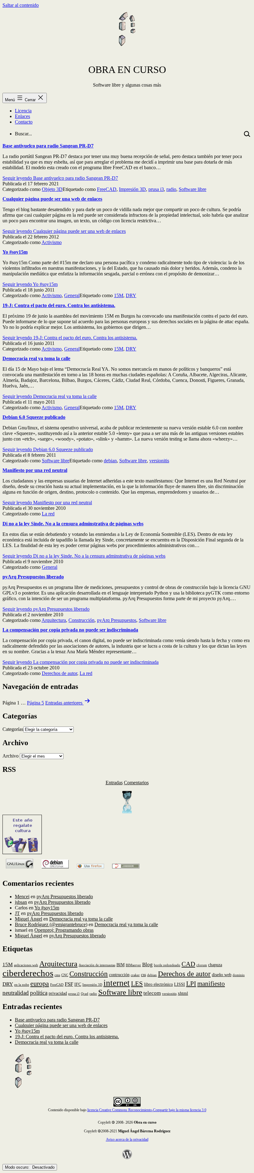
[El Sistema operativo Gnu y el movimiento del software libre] (19, 870)
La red (48, 513)
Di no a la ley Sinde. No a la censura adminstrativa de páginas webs (72, 523)
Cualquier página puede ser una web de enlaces (52, 199)
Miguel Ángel (28, 919)
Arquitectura (54, 620)
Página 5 (35, 702)
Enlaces (22, 116)
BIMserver (133, 965)
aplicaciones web (26, 965)
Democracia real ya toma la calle (36, 358)
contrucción (119, 974)
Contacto (24, 122)
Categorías (12, 729)
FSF (69, 984)
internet (116, 983)
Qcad (84, 993)
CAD (188, 964)
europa (39, 983)
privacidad (58, 993)
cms (57, 975)
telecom (152, 993)
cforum (201, 965)
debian (110, 460)
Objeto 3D (52, 189)
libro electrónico (158, 984)
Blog (147, 964)
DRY (131, 295)
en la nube (21, 984)
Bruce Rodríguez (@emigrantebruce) (51, 924)
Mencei (22, 896)
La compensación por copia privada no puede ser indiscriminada (70, 629)
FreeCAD (106, 189)
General (72, 295)
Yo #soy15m (15, 252)
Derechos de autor (59, 673)
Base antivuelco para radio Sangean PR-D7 (48, 145)
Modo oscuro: (18, 1167)
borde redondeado (167, 965)
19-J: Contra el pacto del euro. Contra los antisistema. (58, 305)
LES (137, 983)
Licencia (23, 110)
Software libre (192, 189)
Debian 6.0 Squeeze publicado (33, 417)
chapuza (215, 964)
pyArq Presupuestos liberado (33, 576)
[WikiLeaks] (127, 811)
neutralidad (15, 993)
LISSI (179, 984)
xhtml (183, 993)
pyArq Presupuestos (116, 620)
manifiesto (211, 983)
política (38, 993)
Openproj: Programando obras (64, 930)
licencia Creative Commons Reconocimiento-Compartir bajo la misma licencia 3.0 (146, 1110)
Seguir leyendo (60, 178)
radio (171, 189)
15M (118, 295)
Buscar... (23, 133)
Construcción (81, 620)
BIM (120, 964)
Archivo (10, 756)
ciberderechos (27, 973)
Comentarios (136, 782)
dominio (239, 975)
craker (135, 975)
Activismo (52, 242)
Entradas (114, 782)
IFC (77, 984)
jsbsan (21, 902)
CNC (64, 975)
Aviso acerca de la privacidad (127, 1139)
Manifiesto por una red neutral (34, 470)
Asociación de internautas (97, 965)
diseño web (221, 974)
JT (17, 913)
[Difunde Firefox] (55, 870)
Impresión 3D (132, 189)
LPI (191, 983)
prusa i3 (156, 189)
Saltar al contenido (20, 5)
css (143, 974)
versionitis (159, 460)
